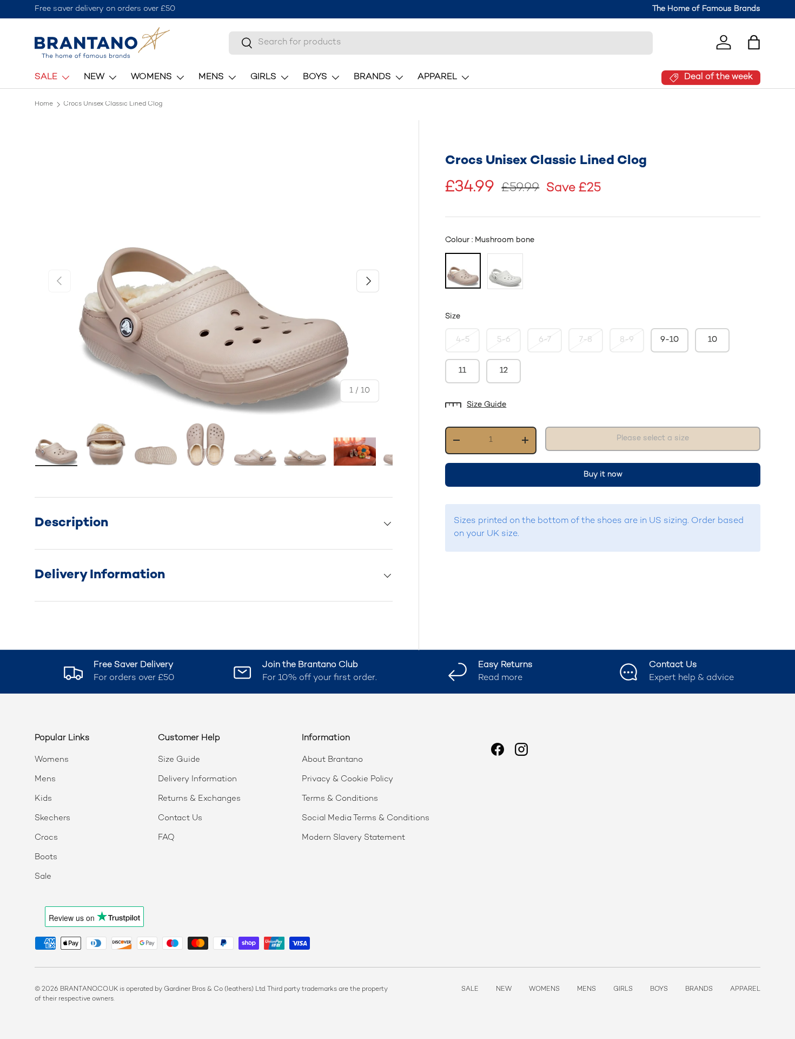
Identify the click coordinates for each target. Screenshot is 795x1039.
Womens (52, 759)
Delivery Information (197, 779)
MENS (211, 77)
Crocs (46, 837)
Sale (43, 876)
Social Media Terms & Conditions (365, 818)
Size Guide (486, 405)
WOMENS (151, 77)
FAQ (166, 837)
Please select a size (653, 438)
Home (44, 104)
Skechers (52, 818)
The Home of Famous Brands (706, 9)
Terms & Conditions (340, 798)
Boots (46, 857)
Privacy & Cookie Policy (347, 779)
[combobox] (441, 42)
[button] (754, 42)
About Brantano (332, 759)
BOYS (315, 77)
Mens (45, 779)
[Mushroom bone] (463, 271)
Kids (43, 798)
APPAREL (437, 77)
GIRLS (263, 77)
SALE (46, 77)
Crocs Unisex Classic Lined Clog (112, 104)
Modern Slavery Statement (353, 837)
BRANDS (372, 77)
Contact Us (180, 818)
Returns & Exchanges (199, 798)
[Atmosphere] (505, 271)
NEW (94, 77)
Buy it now (603, 474)
